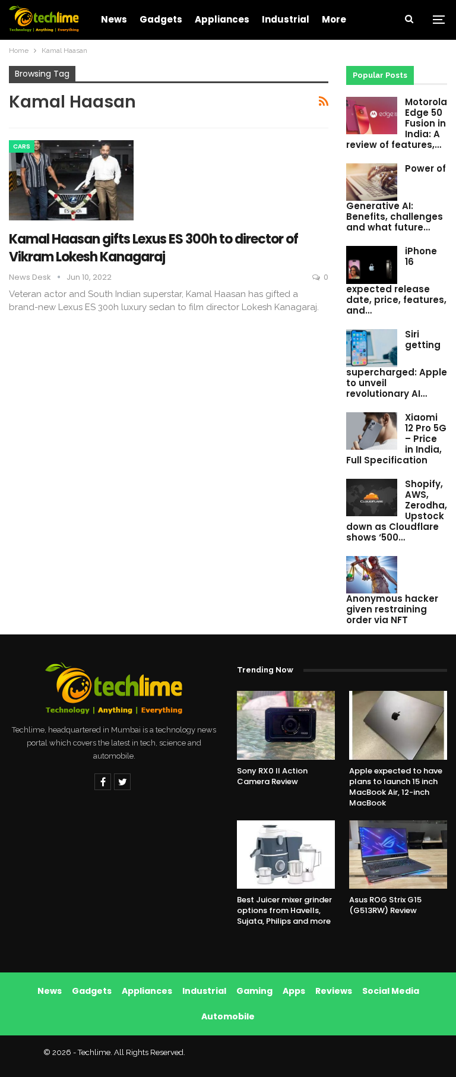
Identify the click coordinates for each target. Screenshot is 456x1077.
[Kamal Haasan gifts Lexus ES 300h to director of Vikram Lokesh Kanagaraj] (71, 180)
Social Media (390, 991)
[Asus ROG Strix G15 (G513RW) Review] (398, 854)
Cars (21, 146)
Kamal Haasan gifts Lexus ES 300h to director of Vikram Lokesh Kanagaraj (153, 248)
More (334, 19)
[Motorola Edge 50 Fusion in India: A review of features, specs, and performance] (371, 116)
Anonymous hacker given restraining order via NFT (392, 609)
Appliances (222, 19)
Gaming (254, 991)
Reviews (333, 991)
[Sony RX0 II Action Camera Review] (286, 725)
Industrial (285, 19)
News (114, 19)
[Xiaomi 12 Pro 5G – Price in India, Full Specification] (371, 431)
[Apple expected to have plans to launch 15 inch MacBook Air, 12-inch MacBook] (398, 725)
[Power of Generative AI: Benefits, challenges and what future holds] (371, 182)
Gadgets (161, 19)
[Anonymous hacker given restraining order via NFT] (371, 575)
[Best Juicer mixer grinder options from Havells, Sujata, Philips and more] (286, 854)
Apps (294, 991)
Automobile (228, 1016)
